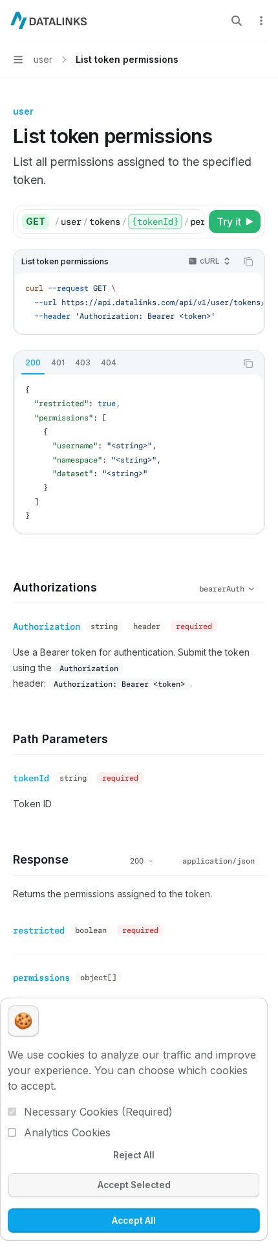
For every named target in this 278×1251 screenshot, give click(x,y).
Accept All (134, 1220)
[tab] (33, 363)
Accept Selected (134, 1185)
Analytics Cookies (67, 1132)
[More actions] (261, 21)
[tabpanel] (139, 453)
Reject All (134, 1155)
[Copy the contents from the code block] (248, 261)
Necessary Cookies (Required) (98, 1111)
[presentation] (129, 221)
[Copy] (192, 221)
